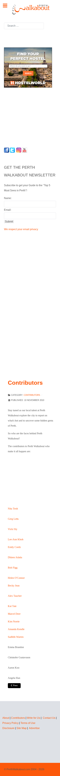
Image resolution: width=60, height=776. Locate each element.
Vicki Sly (12, 529)
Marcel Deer (14, 613)
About (5, 718)
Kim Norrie (14, 621)
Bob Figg (12, 567)
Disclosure (8, 728)
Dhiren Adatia (15, 557)
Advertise (34, 728)
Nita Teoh (13, 508)
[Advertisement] (24, 117)
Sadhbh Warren (16, 637)
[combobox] (24, 26)
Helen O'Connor (16, 578)
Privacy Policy (10, 723)
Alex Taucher (15, 595)
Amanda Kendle (16, 629)
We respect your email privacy (21, 229)
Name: (8, 198)
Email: (7, 209)
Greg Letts (13, 518)
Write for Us (33, 718)
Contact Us (49, 718)
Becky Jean (14, 585)
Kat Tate (12, 606)
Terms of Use (27, 723)
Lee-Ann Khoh (15, 539)
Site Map (21, 728)
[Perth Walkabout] (30, 9)
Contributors (32, 395)
